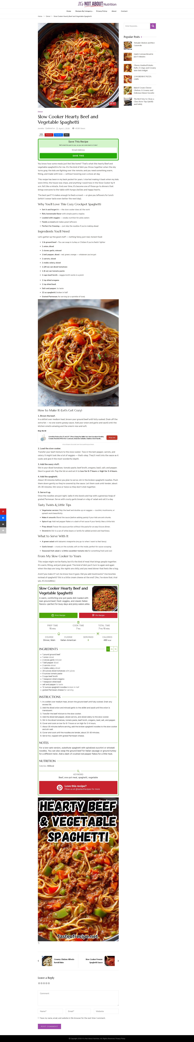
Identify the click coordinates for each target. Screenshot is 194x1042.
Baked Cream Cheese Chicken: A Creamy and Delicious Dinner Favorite (144, 90)
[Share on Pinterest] (3, 511)
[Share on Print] (3, 524)
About (114, 11)
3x (115, 649)
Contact (124, 11)
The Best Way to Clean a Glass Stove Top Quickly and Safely (144, 101)
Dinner (40, 112)
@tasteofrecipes (83, 789)
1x (108, 649)
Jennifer (41, 128)
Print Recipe (59, 615)
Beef (106, 163)
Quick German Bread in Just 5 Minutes (143, 55)
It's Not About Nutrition (90, 1038)
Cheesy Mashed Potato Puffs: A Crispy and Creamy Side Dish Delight (145, 68)
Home (69, 11)
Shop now (112, 438)
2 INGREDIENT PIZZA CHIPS (142, 77)
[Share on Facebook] (3, 518)
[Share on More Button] (3, 530)
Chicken (83, 242)
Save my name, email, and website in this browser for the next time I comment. (72, 1018)
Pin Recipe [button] (99, 615)
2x (112, 649)
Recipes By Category (84, 11)
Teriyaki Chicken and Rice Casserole (144, 44)
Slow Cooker (104, 182)
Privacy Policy (101, 11)
